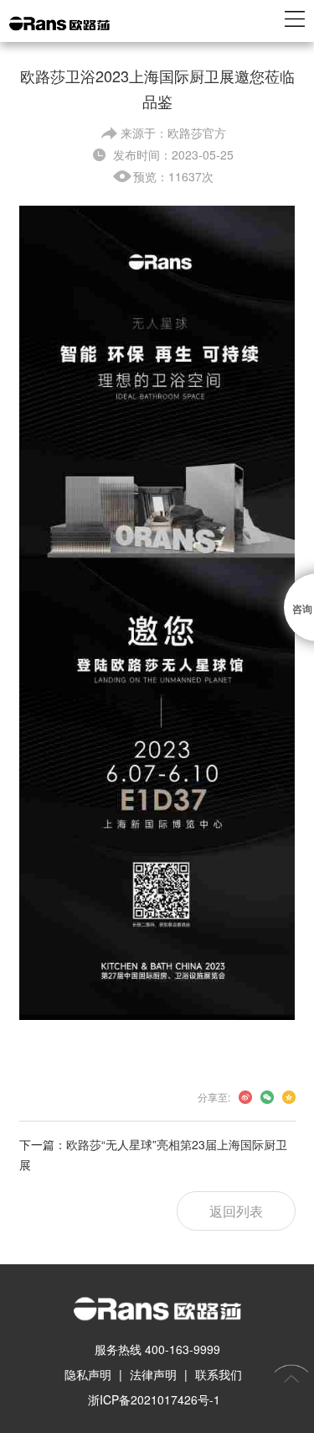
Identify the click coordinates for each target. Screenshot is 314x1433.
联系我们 (218, 1374)
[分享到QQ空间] (289, 1097)
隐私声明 (87, 1374)
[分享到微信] (267, 1097)
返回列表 (236, 1211)
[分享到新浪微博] (245, 1097)
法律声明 (153, 1374)
